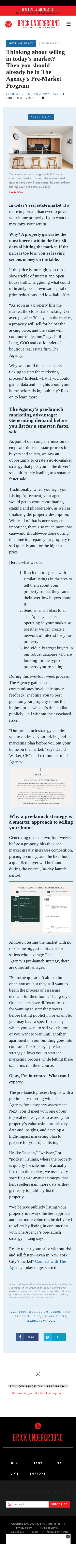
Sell (61, 1463)
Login (35, 1531)
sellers (61, 1316)
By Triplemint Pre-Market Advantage (32, 94)
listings (48, 1316)
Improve (38, 1473)
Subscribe (59, 1504)
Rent (38, 1463)
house (36, 1316)
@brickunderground (24, 1393)
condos (56, 1312)
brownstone (28, 1312)
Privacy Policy (24, 1527)
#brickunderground (52, 1393)
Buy (14, 1463)
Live (15, 1473)
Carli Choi (16, 192)
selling (32, 1321)
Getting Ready (21, 43)
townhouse (47, 1321)
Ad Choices (17, 1531)
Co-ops (44, 1312)
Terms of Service (49, 1527)
